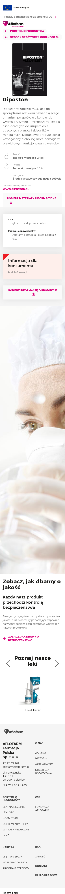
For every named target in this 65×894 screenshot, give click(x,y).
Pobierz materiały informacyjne (31, 198)
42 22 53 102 (11, 763)
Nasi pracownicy (15, 862)
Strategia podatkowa (43, 771)
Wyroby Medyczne (16, 829)
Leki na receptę (14, 806)
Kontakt (41, 866)
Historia (41, 758)
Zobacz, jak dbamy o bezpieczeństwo (23, 638)
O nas (39, 743)
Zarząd (40, 752)
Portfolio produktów (27, 31)
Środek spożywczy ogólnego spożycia (35, 37)
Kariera (8, 847)
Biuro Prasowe (46, 875)
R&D (38, 847)
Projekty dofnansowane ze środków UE (28, 16)
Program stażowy (16, 868)
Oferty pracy (12, 857)
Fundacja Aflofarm (42, 808)
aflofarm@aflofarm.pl (16, 766)
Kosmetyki (10, 818)
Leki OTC (8, 812)
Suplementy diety (15, 824)
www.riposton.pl (16, 189)
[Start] (13, 24)
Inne (6, 835)
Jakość (40, 856)
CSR (37, 797)
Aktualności (44, 764)
